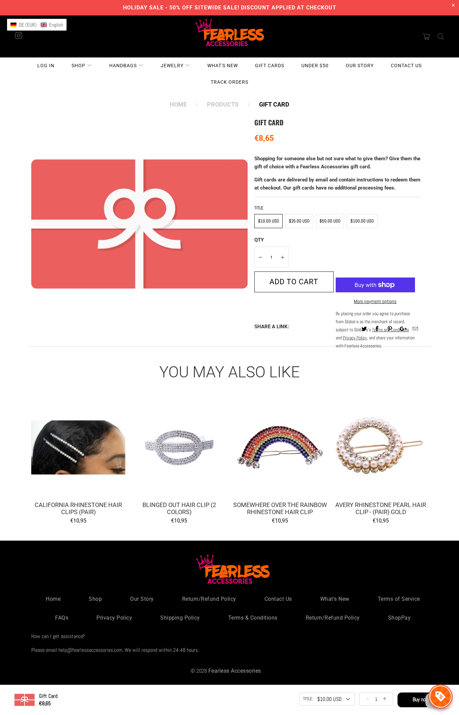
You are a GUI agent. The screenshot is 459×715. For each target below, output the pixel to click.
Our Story (142, 599)
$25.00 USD (299, 221)
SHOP (79, 65)
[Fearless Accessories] (229, 35)
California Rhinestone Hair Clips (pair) (78, 448)
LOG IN (45, 65)
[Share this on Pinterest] (390, 329)
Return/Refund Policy (209, 599)
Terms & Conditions (253, 618)
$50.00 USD (330, 221)
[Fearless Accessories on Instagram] (18, 33)
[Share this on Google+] (403, 329)
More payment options (375, 301)
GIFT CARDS (269, 65)
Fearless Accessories (234, 671)
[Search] (441, 36)
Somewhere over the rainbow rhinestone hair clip (280, 448)
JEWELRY (173, 65)
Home (53, 599)
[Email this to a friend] (415, 329)
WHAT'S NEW (222, 65)
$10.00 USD (268, 221)
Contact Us (278, 599)
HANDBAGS (123, 65)
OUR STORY (360, 65)
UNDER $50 (315, 65)
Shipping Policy (180, 618)
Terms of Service (399, 599)
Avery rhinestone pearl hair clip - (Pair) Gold (381, 448)
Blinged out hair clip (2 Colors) (179, 448)
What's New (334, 599)
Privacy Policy (114, 618)
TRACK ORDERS (229, 82)
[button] (37, 25)
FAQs (61, 618)
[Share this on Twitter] (364, 329)
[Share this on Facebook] (377, 329)
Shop (95, 599)
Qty (259, 240)
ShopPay (399, 618)
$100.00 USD (362, 221)
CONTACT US (406, 65)
